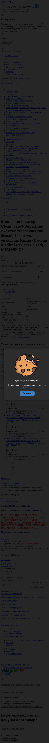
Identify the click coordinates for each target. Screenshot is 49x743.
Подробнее (27, 387)
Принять (27, 393)
